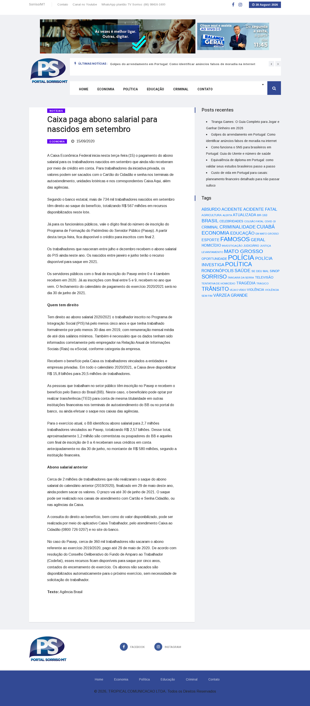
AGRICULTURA (212, 215)
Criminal (180, 89)
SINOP (275, 271)
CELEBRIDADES (231, 221)
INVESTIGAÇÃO (232, 245)
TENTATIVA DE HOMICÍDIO (218, 283)
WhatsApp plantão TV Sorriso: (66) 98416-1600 (133, 4)
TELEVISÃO (264, 277)
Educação (155, 89)
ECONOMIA (57, 141)
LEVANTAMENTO (212, 252)
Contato (62, 4)
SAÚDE (242, 270)
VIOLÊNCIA (255, 289)
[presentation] (271, 63)
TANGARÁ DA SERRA (241, 277)
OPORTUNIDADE (214, 259)
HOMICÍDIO (211, 245)
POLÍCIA (241, 257)
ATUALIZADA (244, 215)
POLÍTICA (238, 264)
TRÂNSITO (215, 289)
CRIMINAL (210, 227)
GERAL (258, 239)
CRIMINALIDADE (237, 226)
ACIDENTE (231, 209)
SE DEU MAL (260, 271)
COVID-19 (270, 221)
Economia (105, 89)
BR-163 (262, 215)
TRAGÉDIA (246, 283)
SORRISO (214, 276)
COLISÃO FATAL (254, 221)
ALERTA (227, 215)
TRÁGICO (262, 283)
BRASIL (210, 220)
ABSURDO (211, 209)
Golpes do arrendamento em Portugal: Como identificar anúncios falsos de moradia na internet (182, 64)
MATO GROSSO (243, 251)
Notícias (56, 110)
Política (130, 89)
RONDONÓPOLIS (218, 270)
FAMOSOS (235, 239)
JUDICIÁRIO (251, 245)
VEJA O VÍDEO (238, 289)
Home (83, 89)
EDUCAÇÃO (242, 233)
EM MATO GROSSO (267, 233)
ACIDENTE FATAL (260, 209)
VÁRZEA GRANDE (230, 295)
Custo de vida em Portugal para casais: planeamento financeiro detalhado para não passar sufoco (243, 179)
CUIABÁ (266, 227)
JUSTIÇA (265, 245)
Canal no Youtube (85, 4)
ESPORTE (210, 240)
